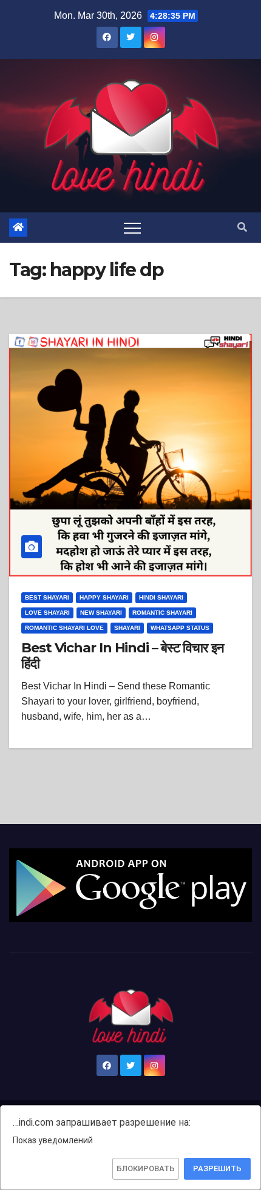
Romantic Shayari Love (64, 627)
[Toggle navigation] (132, 227)
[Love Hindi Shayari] (130, 884)
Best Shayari (47, 597)
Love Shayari (47, 612)
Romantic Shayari (162, 612)
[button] (242, 227)
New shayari (101, 612)
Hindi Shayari (161, 597)
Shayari (127, 627)
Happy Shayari (104, 597)
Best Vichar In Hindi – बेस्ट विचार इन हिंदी (122, 656)
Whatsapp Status (180, 627)
